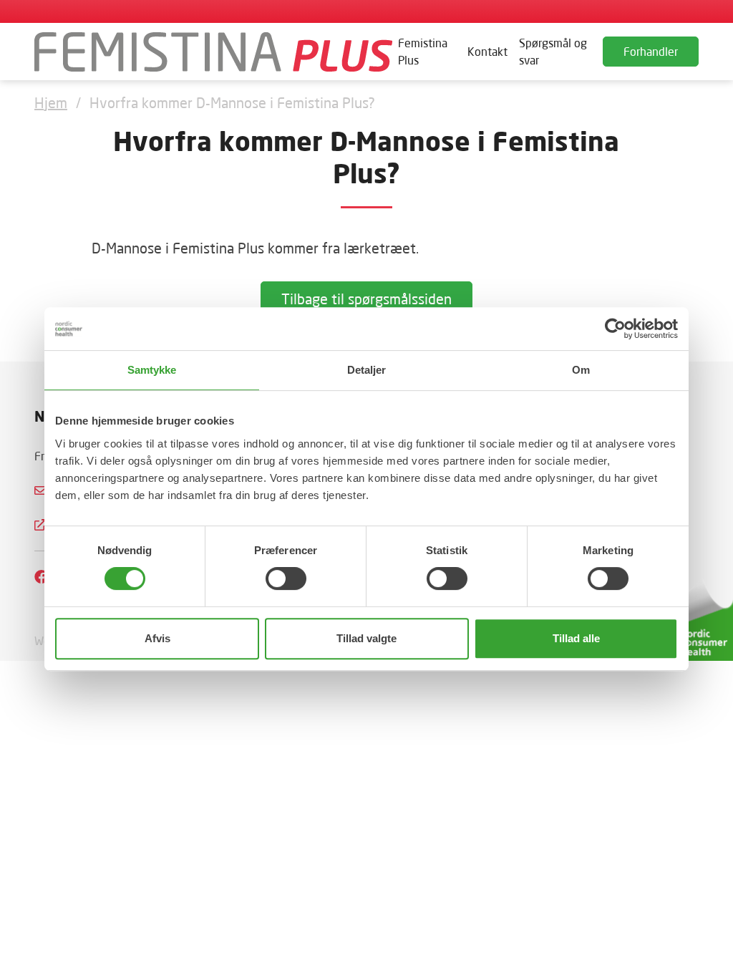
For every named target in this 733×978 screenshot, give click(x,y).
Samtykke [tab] (152, 370)
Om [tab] (581, 370)
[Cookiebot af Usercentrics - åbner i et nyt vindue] (615, 328)
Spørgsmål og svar (553, 51)
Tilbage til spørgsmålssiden (366, 298)
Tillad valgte (366, 638)
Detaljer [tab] (367, 370)
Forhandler (650, 51)
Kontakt (487, 51)
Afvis (157, 638)
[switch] (286, 578)
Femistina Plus (422, 51)
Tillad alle (576, 638)
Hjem (50, 102)
